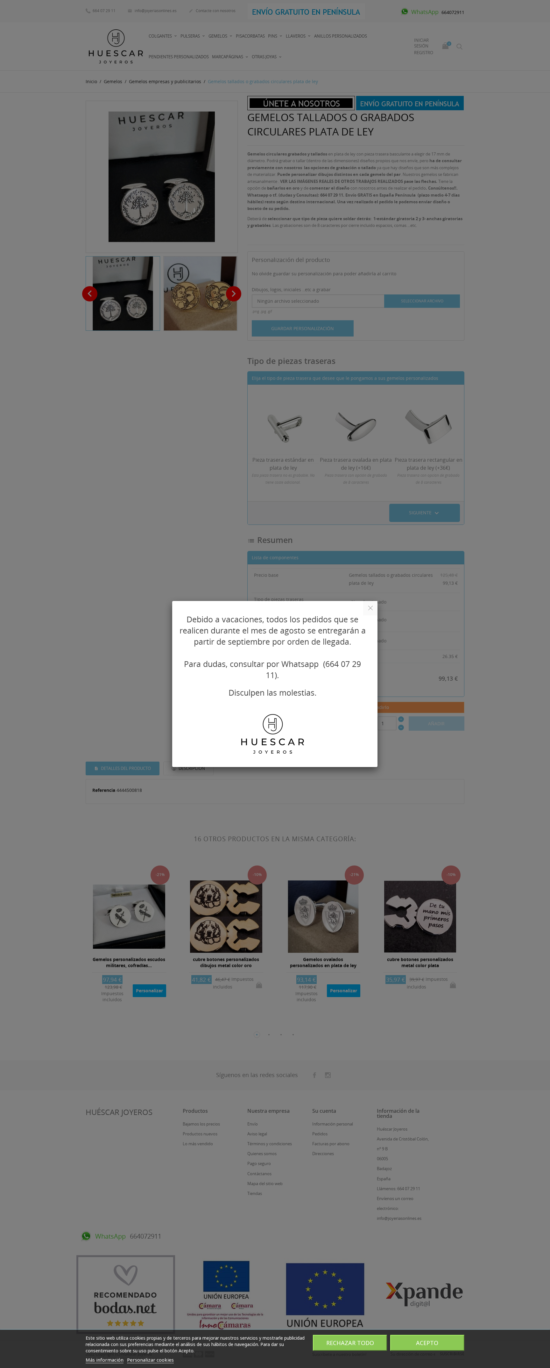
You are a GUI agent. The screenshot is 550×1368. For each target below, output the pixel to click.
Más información (104, 1360)
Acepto (427, 1343)
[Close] (370, 608)
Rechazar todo (350, 1343)
